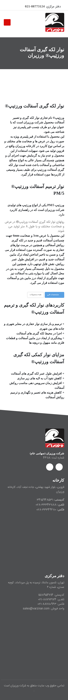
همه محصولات (35, 294)
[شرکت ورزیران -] (54, 22)
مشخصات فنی (53, 294)
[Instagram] (9, 6)
